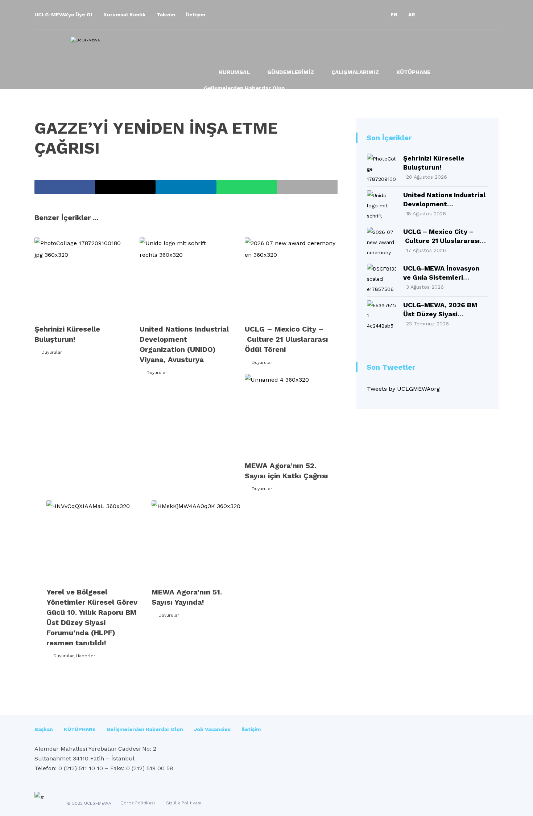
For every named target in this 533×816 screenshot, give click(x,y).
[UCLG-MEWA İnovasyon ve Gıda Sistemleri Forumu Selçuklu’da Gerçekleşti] (381, 278)
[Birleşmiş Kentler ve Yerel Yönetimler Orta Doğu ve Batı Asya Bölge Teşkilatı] (132, 55)
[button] (433, 14)
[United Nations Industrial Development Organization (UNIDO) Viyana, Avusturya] (381, 204)
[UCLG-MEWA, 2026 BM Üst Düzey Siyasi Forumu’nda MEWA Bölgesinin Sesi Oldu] (381, 314)
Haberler (85, 655)
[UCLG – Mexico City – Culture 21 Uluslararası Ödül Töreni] (381, 241)
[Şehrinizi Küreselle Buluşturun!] (381, 168)
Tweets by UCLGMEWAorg (403, 388)
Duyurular (51, 352)
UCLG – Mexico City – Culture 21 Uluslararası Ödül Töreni (441, 240)
